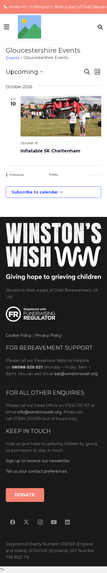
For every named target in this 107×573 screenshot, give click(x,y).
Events (12, 57)
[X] (26, 522)
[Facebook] (12, 522)
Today (53, 174)
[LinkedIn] (67, 522)
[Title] (29, 27)
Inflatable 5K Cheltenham (50, 151)
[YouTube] (54, 522)
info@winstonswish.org (39, 412)
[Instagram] (40, 522)
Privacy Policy (48, 335)
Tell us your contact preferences (36, 471)
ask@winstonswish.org (76, 373)
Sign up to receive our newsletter (38, 460)
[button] (6, 27)
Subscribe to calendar (35, 192)
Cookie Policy (19, 335)
